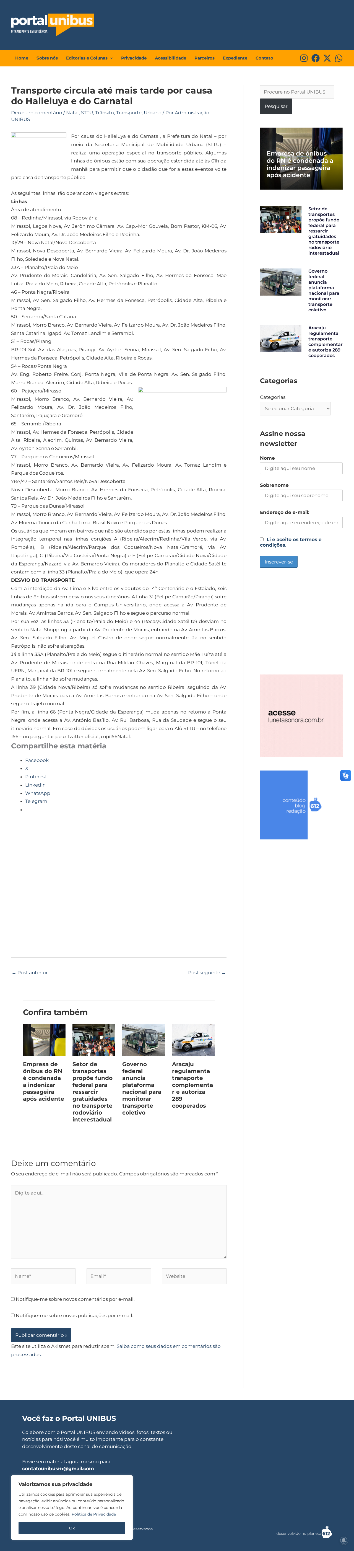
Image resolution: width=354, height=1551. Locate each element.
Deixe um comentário (36, 112)
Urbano (153, 112)
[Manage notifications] (343, 1540)
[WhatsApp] (339, 58)
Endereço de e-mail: (284, 512)
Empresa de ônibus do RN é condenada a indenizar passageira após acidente (43, 1081)
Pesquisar (276, 106)
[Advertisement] (239, 23)
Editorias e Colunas (87, 58)
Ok (72, 1528)
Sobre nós (47, 58)
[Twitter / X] (327, 58)
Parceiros (204, 58)
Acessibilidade (170, 58)
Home (21, 58)
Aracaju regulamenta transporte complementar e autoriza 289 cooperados (192, 1085)
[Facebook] (315, 58)
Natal (72, 112)
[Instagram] (304, 58)
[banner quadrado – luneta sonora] (301, 715)
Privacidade (134, 58)
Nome (267, 458)
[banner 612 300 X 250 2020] (301, 804)
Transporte (129, 112)
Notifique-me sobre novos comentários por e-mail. (75, 1299)
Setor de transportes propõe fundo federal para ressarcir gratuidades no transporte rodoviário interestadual (92, 1092)
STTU (87, 112)
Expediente (235, 58)
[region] (72, 1507)
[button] (110, 58)
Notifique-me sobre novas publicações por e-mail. (74, 1315)
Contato (264, 58)
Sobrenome (274, 485)
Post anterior (30, 972)
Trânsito (104, 112)
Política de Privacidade (94, 1514)
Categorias (272, 397)
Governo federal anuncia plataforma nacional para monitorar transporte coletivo (141, 1088)
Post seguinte (207, 972)
